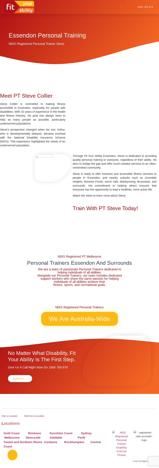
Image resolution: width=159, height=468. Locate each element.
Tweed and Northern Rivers (23, 442)
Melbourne (12, 437)
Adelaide (56, 437)
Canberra (51, 442)
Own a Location (9, 416)
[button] (115, 7)
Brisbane (34, 433)
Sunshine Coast (61, 433)
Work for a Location (34, 416)
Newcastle (33, 437)
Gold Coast (12, 433)
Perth (81, 437)
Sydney (86, 433)
